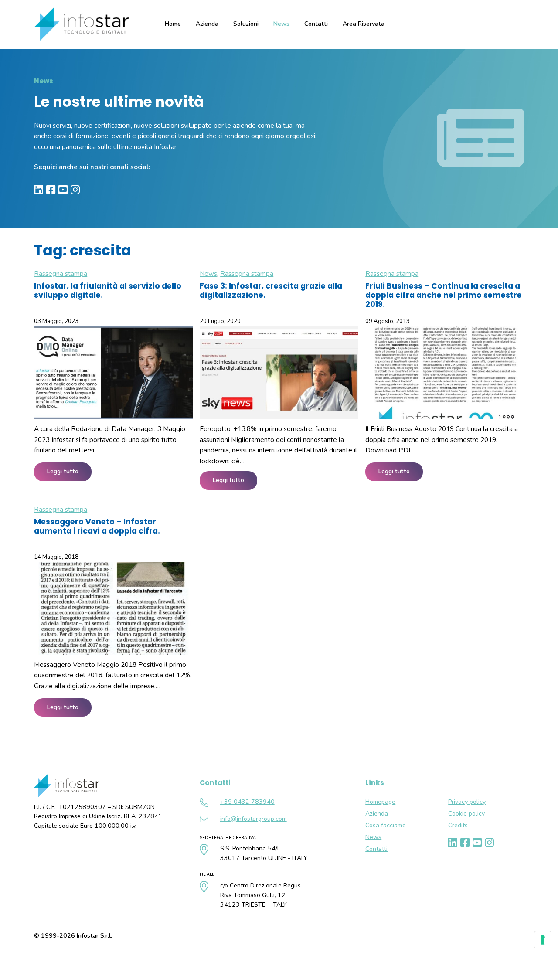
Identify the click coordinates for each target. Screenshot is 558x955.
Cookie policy (466, 813)
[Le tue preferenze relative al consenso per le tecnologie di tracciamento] (542, 939)
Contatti (316, 24)
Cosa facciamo (385, 825)
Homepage (380, 802)
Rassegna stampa (60, 273)
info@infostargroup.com (253, 819)
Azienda (376, 813)
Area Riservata (363, 24)
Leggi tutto (62, 471)
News (281, 24)
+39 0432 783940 (247, 802)
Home (173, 24)
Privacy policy (467, 802)
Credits (458, 825)
